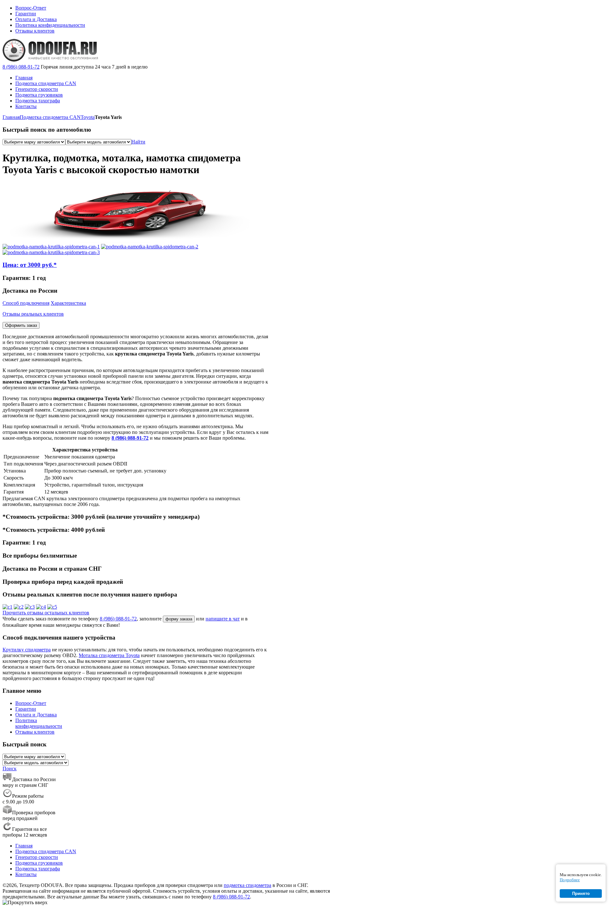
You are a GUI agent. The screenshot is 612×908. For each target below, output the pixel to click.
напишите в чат (223, 618)
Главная (11, 117)
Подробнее (570, 879)
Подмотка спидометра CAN (50, 117)
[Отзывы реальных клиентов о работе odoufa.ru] (7, 607)
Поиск (10, 768)
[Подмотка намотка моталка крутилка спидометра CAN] (51, 246)
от (30, 264)
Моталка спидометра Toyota (109, 655)
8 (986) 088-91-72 (21, 67)
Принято (581, 893)
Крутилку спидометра (27, 649)
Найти (138, 141)
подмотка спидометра (247, 885)
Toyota (88, 117)
